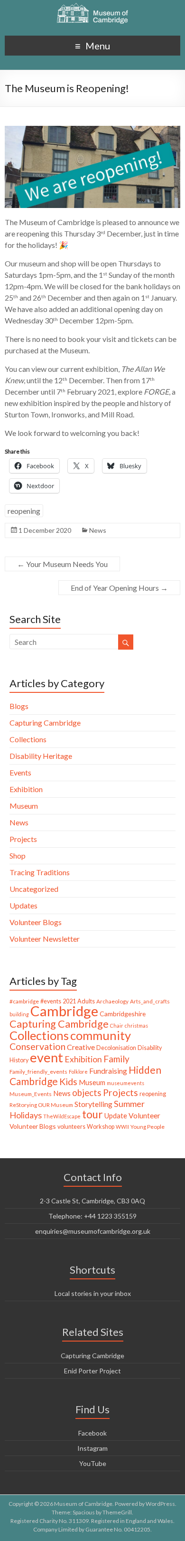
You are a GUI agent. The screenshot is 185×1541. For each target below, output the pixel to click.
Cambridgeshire (123, 1014)
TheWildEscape (62, 1116)
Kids (68, 1081)
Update (115, 1115)
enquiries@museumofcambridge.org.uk (92, 1231)
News (97, 530)
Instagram (92, 1448)
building (19, 1014)
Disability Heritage (40, 755)
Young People (147, 1126)
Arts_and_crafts (150, 1001)
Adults (86, 1001)
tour (92, 1114)
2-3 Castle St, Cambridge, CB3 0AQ (92, 1201)
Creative (81, 1046)
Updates (23, 905)
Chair (116, 1025)
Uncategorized (33, 888)
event (46, 1057)
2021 (69, 1001)
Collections (27, 739)
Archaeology (112, 1001)
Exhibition (26, 789)
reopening (24, 510)
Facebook (92, 1433)
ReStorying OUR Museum (41, 1104)
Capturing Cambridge (45, 722)
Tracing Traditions (39, 872)
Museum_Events (30, 1093)
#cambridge (24, 1001)
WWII (122, 1127)
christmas (136, 1025)
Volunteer (144, 1115)
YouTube (92, 1463)
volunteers (71, 1126)
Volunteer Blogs (35, 921)
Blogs (18, 705)
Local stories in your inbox (93, 1293)
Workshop (100, 1126)
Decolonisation (116, 1047)
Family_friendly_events (38, 1071)
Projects (23, 838)
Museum (23, 805)
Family (116, 1058)
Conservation (37, 1046)
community (100, 1035)
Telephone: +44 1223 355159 (92, 1216)
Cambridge (64, 1010)
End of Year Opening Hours (119, 587)
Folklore (78, 1071)
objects (87, 1092)
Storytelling (93, 1103)
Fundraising (108, 1070)
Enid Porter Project (92, 1371)
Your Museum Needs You (62, 563)
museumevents (125, 1083)
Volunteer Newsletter (44, 938)
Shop (17, 855)
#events (50, 1001)
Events (20, 772)
